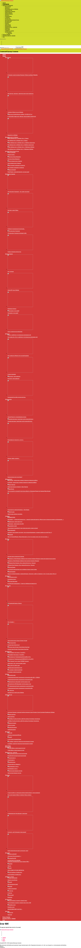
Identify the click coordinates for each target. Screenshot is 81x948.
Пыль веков (7, 29)
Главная (4, 2)
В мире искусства (8, 10)
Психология (7, 28)
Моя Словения (8, 6)
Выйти (4, 940)
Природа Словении (9, 13)
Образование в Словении (10, 11)
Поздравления (8, 26)
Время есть (7, 7)
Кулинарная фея (8, 16)
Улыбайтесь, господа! (9, 30)
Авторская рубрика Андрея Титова (12, 20)
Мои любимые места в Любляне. (11, 9)
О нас (4, 36)
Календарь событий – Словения (9, 35)
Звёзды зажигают (8, 12)
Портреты (7, 15)
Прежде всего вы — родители (11, 27)
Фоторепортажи (8, 21)
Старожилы (7, 17)
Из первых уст (8, 22)
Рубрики (4, 56)
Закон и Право (8, 24)
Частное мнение (8, 32)
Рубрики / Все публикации (8, 5)
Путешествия (8, 18)
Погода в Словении (6, 34)
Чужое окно (10, 33)
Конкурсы (7, 23)
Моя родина (7, 731)
